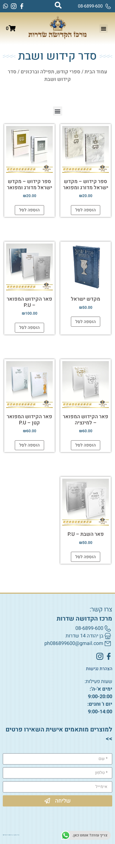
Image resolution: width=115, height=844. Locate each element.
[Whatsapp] (5, 6)
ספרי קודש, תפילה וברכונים (50, 72)
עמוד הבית (96, 72)
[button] (103, 28)
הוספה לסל (85, 210)
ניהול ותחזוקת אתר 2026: (11, 835)
